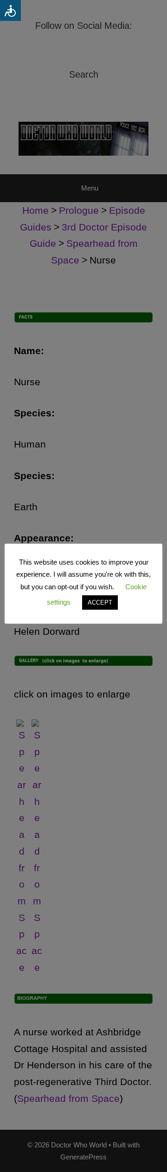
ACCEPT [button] (100, 602)
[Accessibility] (10, 10)
